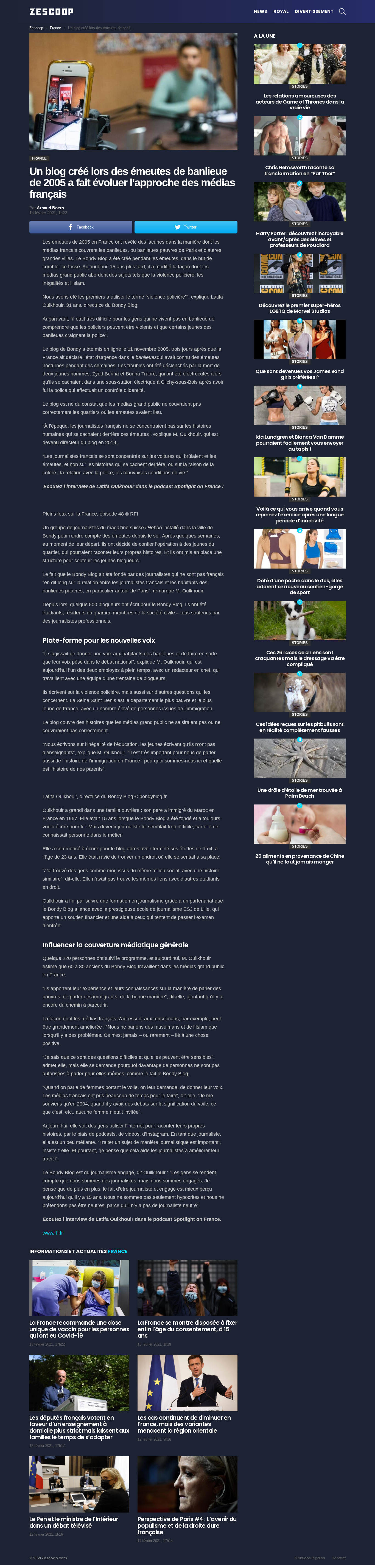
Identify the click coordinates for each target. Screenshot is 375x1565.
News (260, 11)
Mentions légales (310, 1558)
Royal (281, 11)
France (118, 1251)
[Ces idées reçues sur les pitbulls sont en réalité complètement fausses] (300, 692)
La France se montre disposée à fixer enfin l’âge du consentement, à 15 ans (187, 1329)
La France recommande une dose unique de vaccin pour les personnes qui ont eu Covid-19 (79, 1329)
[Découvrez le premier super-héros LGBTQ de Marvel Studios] (300, 273)
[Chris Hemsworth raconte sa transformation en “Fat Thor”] (300, 135)
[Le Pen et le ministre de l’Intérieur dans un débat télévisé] (79, 1484)
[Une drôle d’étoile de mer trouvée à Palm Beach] (300, 758)
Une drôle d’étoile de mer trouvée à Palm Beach (300, 793)
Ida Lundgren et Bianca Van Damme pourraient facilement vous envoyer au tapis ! (300, 442)
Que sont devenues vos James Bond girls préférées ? (300, 374)
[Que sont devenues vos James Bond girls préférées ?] (300, 339)
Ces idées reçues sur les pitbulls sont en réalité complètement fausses (300, 727)
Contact (338, 1558)
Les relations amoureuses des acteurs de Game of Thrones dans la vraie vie (300, 101)
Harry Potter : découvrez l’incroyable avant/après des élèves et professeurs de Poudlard (299, 239)
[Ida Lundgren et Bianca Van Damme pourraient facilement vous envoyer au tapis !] (300, 405)
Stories (300, 86)
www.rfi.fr (53, 1233)
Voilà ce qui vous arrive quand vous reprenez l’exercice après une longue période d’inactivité (300, 514)
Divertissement (314, 11)
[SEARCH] (342, 11)
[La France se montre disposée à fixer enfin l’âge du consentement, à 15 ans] (187, 1288)
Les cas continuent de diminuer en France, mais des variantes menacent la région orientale (184, 1424)
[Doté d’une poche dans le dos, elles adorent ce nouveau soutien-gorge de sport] (300, 549)
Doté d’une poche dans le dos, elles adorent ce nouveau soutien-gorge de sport (299, 586)
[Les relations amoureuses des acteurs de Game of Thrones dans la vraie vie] (300, 63)
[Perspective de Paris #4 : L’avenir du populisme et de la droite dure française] (187, 1484)
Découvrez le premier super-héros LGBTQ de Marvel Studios (300, 308)
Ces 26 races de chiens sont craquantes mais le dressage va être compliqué (300, 658)
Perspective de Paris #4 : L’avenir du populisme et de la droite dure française (187, 1525)
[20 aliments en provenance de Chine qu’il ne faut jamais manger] (300, 824)
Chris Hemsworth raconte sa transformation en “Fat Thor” (299, 170)
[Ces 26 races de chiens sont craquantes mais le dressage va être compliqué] (300, 620)
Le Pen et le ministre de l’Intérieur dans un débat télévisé (73, 1522)
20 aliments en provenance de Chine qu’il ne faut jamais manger (299, 859)
